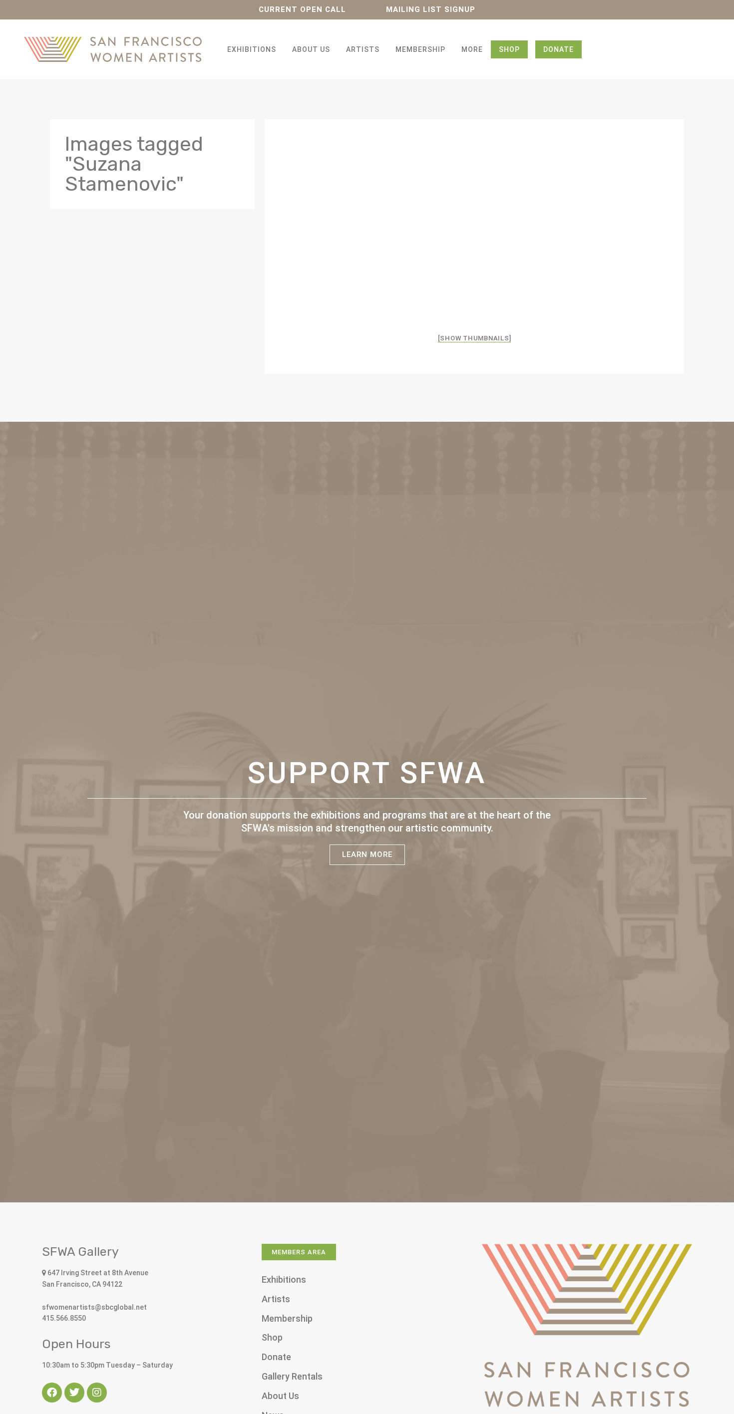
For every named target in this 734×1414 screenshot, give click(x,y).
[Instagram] (97, 1393)
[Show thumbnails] (474, 338)
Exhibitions (251, 49)
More (472, 49)
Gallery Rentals (292, 1376)
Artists (362, 49)
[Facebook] (52, 1393)
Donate (558, 49)
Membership (420, 49)
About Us (311, 49)
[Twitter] (74, 1393)
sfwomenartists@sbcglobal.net (94, 1307)
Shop (509, 49)
